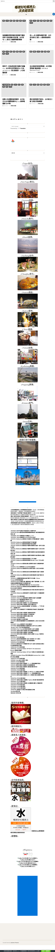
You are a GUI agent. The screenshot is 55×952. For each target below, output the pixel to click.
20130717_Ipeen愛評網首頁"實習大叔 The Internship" (25, 584)
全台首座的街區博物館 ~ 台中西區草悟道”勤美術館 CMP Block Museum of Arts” (41, 68)
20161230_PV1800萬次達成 (18, 684)
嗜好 (11, 20)
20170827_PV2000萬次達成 (18, 688)
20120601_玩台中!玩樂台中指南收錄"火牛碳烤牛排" (23, 530)
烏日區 (10, 86)
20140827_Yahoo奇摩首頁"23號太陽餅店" (21, 624)
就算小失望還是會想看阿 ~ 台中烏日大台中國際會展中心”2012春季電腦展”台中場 (13, 101)
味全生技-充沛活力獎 (16, 693)
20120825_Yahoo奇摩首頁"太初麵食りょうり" (22, 535)
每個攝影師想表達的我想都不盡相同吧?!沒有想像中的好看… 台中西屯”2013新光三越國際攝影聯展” (13, 37)
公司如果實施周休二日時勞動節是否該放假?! (21, 509)
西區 (48, 51)
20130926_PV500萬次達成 (18, 596)
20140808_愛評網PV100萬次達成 (19, 619)
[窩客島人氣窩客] (21, 755)
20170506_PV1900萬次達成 (18, 686)
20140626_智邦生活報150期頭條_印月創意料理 (22, 614)
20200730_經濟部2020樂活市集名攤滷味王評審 (23, 689)
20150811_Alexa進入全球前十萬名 (19, 660)
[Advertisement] (28, 896)
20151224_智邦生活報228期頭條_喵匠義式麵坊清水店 (24, 666)
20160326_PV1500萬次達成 (18, 670)
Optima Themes (15, 942)
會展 (20, 20)
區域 (3, 20)
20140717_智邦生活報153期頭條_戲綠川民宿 (22, 616)
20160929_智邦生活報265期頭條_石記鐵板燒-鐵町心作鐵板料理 (26, 683)
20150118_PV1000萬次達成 (18, 642)
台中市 (7, 20)
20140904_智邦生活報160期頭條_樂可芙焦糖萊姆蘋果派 (25, 630)
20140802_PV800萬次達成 (18, 617)
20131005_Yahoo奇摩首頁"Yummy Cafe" (22, 601)
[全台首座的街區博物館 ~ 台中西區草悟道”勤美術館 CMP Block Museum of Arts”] (41, 57)
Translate (23, 128)
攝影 (14, 20)
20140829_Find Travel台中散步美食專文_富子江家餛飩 (25, 629)
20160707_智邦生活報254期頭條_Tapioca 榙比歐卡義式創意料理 (27, 680)
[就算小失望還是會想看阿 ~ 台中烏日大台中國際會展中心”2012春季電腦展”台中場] (13, 90)
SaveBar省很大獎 (15, 691)
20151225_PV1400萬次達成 (18, 668)
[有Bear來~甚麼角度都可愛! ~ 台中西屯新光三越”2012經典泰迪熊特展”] (41, 26)
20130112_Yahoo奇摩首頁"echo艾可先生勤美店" (23, 566)
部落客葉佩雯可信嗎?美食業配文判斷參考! (21, 523)
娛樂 (41, 20)
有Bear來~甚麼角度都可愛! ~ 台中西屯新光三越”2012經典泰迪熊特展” (40, 37)
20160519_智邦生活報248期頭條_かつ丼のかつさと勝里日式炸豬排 (27, 671)
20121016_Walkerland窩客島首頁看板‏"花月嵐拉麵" (24, 542)
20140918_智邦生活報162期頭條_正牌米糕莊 (22, 632)
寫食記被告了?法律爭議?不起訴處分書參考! (21, 513)
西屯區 (24, 20)
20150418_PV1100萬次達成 (18, 647)
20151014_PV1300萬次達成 (18, 661)
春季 (22, 84)
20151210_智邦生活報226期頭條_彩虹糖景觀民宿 (23, 665)
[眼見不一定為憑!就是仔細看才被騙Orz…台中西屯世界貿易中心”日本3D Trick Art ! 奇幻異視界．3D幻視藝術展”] (13, 57)
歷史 (44, 84)
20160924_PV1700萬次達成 (18, 681)
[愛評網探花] (21, 732)
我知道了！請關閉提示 (46, 950)
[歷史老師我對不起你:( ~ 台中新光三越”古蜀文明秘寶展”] (41, 90)
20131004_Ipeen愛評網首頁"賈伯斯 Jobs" (21, 599)
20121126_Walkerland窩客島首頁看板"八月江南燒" (24, 558)
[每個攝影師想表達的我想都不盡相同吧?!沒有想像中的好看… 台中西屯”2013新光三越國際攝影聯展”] (13, 26)
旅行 (17, 20)
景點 (23, 51)
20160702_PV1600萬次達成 (18, 678)
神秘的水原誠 (13, 41)
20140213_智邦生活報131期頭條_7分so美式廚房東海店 (24, 603)
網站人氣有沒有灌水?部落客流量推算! (20, 516)
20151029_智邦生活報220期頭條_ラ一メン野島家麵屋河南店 (25, 663)
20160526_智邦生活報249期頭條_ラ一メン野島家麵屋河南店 (26, 673)
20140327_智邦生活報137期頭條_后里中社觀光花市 (23, 604)
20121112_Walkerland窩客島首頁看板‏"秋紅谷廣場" (23, 544)
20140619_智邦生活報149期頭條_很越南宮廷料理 (23, 612)
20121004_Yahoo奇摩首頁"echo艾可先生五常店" (23, 537)
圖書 (41, 84)
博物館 (34, 51)
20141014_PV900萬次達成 (17, 637)
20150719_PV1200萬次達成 (18, 658)
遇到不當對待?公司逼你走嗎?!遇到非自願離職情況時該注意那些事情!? (27, 519)
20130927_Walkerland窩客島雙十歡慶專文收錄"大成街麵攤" (26, 598)
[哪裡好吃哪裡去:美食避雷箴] (25, 10)
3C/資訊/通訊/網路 (6, 84)
